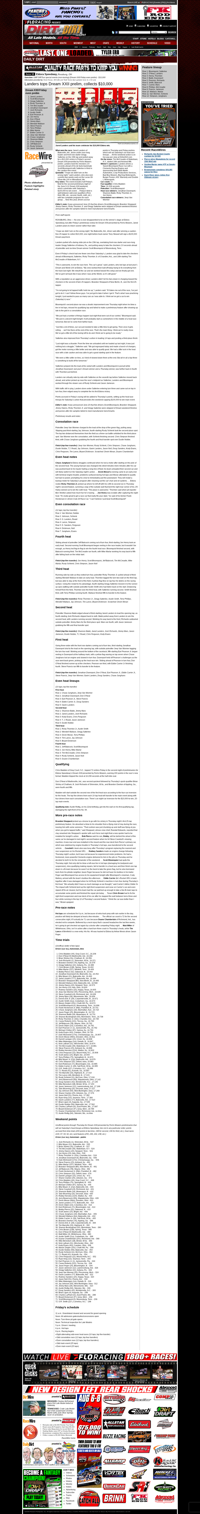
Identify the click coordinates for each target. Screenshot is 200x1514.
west (93, 42)
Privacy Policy (66, 1511)
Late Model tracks (137, 47)
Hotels (152, 39)
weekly (120, 42)
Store (143, 39)
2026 (76, 47)
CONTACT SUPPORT (169, 26)
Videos (69, 1473)
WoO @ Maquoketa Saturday (94, 1380)
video (169, 42)
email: (34, 2)
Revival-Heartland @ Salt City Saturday (72, 1381)
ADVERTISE (154, 26)
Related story (32, 189)
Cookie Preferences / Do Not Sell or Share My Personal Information (98, 1511)
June (114, 47)
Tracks (69, 1495)
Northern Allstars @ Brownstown (139, 1381)
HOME (131, 26)
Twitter (68, 1504)
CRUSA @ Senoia (162, 1380)
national (33, 42)
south (63, 42)
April (104, 47)
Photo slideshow (33, 182)
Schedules (70, 1475)
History (69, 1481)
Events (157, 2)
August (125, 47)
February (92, 47)
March (99, 47)
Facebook (70, 1501)
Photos (69, 1478)
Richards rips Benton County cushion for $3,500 (157, 155)
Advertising (70, 1490)
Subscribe (70, 1492)
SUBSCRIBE (141, 26)
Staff (136, 39)
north (49, 42)
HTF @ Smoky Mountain (117, 1380)
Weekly (69, 1484)
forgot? (99, 2)
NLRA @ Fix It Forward (49, 1380)
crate (106, 42)
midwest (78, 42)
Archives (171, 2)
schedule (152, 42)
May (109, 47)
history (136, 42)
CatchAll (170, 39)
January (84, 47)
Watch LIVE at (133, 2)
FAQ (163, 2)
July (119, 47)
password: (63, 2)
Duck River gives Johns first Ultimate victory (157, 176)
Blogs (160, 39)
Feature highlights (34, 186)
